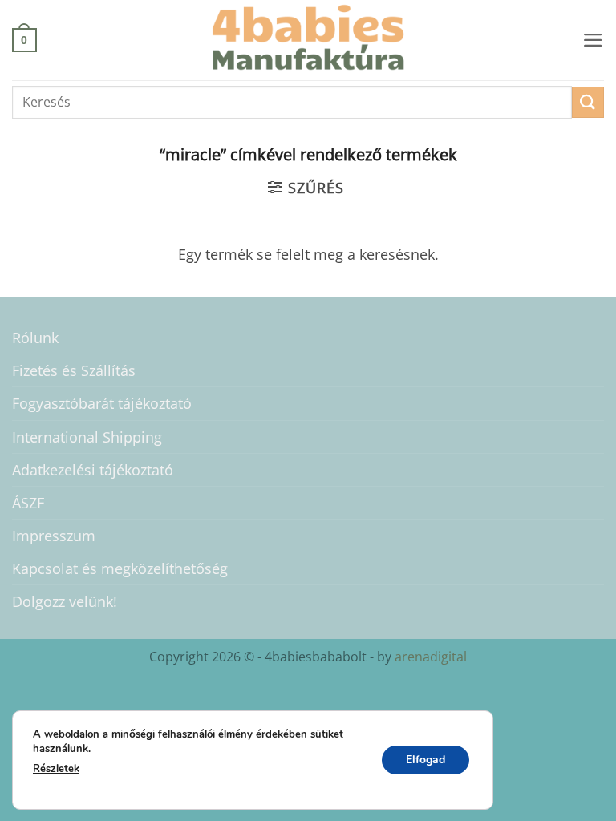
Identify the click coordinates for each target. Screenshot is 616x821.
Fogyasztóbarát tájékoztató (102, 403)
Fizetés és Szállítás (74, 370)
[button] (24, 39)
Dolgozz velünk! (64, 601)
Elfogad (425, 758)
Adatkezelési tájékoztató (92, 469)
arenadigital (429, 656)
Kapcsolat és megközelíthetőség (120, 568)
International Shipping (87, 437)
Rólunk (35, 337)
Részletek (56, 769)
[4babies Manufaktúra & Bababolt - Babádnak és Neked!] (308, 40)
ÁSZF (28, 502)
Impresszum (53, 535)
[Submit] (588, 102)
